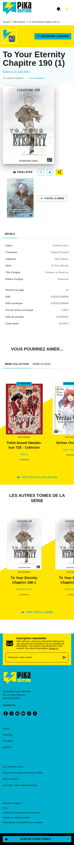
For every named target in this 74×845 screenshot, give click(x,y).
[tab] (10, 234)
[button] (52, 36)
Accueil (6, 22)
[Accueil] (17, 8)
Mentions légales (12, 803)
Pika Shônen (19, 22)
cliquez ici (53, 648)
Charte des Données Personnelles (21, 812)
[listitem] (6, 713)
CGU (5, 808)
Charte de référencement (16, 817)
